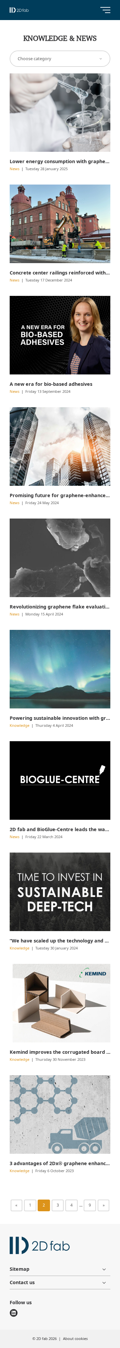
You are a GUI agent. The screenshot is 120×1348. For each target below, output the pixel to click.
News (15, 168)
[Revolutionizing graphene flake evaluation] (60, 558)
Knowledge (20, 725)
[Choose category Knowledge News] (60, 58)
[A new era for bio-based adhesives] (60, 335)
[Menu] (105, 10)
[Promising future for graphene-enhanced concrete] (60, 446)
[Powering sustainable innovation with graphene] (60, 669)
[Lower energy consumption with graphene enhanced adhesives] (60, 112)
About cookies (75, 1338)
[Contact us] (60, 1282)
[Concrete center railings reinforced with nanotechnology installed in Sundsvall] (60, 224)
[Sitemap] (60, 1269)
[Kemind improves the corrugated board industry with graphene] (60, 1003)
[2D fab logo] (19, 10)
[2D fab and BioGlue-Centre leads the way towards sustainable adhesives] (60, 780)
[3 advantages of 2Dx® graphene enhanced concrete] (60, 1114)
